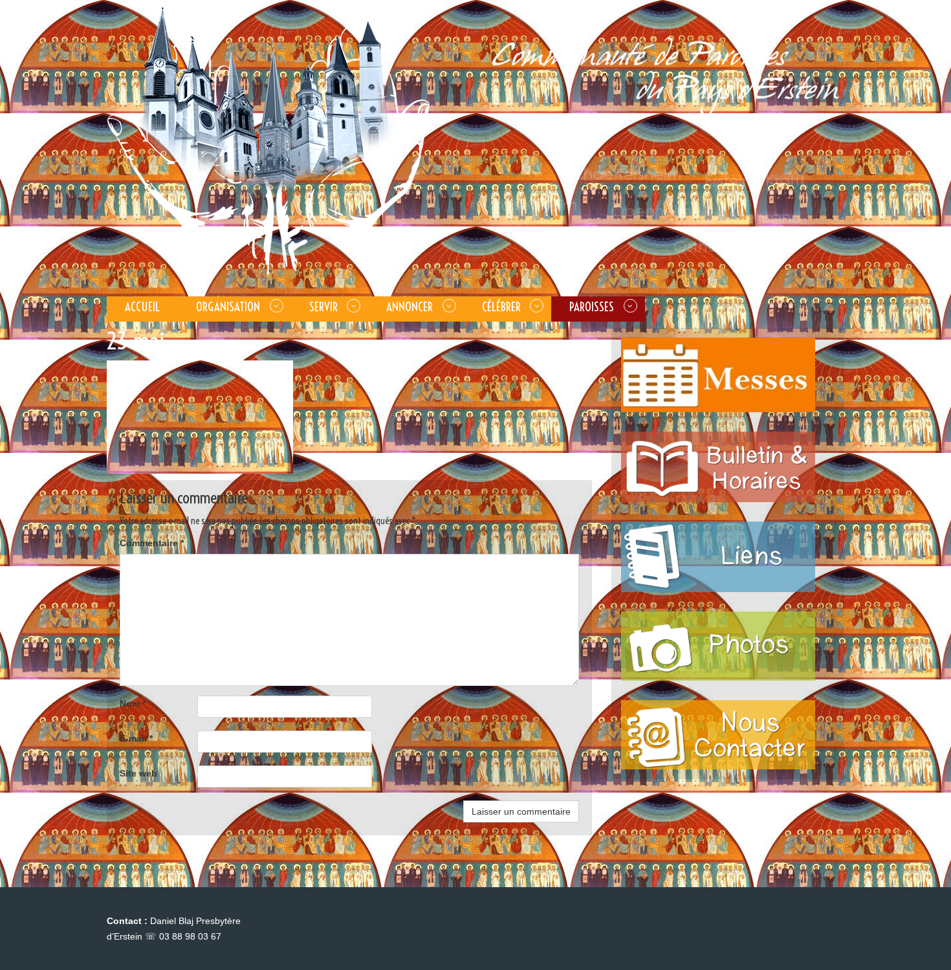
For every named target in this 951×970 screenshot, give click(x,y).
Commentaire (152, 543)
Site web (138, 773)
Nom (133, 703)
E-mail (136, 738)
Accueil (142, 306)
